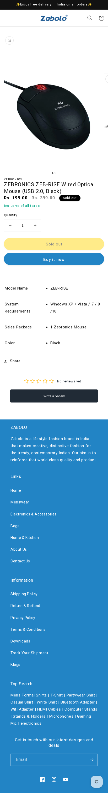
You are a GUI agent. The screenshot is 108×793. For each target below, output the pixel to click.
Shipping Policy (24, 594)
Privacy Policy (22, 618)
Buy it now (54, 259)
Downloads (20, 641)
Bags (14, 526)
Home (15, 490)
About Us (18, 549)
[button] (6, 18)
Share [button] (15, 361)
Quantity (10, 215)
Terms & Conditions (28, 629)
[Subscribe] (91, 760)
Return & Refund (25, 606)
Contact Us (20, 561)
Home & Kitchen (24, 538)
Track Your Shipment (29, 653)
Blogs (15, 665)
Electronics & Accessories (33, 514)
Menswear (19, 502)
